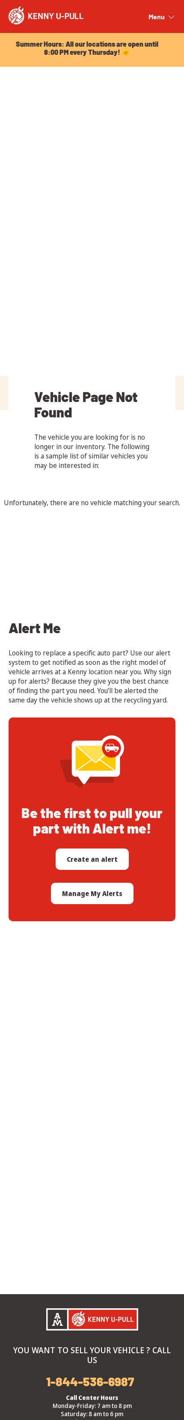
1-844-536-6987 (90, 1381)
